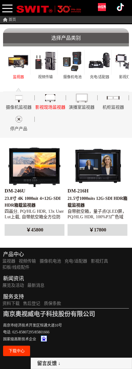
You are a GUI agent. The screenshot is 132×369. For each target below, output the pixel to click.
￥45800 (34, 229)
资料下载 (11, 303)
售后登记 (31, 303)
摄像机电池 (50, 261)
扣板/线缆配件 (15, 267)
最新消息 (36, 285)
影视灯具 (99, 261)
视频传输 (27, 261)
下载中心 (17, 350)
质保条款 (52, 303)
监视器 (8, 261)
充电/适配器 (75, 261)
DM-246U (15, 190)
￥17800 (97, 229)
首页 (12, 19)
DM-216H (78, 190)
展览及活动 (13, 285)
